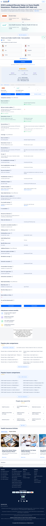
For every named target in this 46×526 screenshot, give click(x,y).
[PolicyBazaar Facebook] (19, 501)
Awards (24, 476)
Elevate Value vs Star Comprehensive (31, 359)
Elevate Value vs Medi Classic (7, 357)
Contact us (36, 479)
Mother (29, 54)
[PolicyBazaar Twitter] (21, 501)
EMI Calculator (14, 477)
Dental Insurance (5, 419)
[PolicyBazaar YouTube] (27, 501)
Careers (35, 474)
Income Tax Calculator (16, 474)
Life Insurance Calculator (16, 480)
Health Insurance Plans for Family (7, 413)
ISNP (35, 477)
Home (2, 84)
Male (4, 40)
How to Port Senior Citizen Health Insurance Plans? (9, 451)
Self (6, 45)
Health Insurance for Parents (36, 419)
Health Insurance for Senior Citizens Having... (28, 451)
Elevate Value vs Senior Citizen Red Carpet (32, 357)
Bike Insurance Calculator (16, 487)
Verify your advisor (37, 480)
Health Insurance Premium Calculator (21, 419)
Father (6, 54)
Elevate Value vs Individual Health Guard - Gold (11, 351)
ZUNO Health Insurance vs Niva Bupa (31, 392)
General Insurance (5, 471)
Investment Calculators (17, 471)
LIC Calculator (14, 479)
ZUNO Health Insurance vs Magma (30, 389)
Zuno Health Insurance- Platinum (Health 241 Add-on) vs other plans (29, 347)
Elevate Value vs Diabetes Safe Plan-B (9, 359)
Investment (4, 476)
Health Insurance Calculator (17, 482)
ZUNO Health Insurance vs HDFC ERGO (31, 387)
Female (9, 40)
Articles (24, 471)
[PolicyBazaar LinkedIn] (24, 501)
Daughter (30, 50)
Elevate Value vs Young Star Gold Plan (9, 362)
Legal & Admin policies (38, 476)
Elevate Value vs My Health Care (30, 355)
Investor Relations (37, 482)
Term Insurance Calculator (17, 476)
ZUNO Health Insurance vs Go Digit (8, 387)
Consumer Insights (26, 477)
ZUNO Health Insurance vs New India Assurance (11, 392)
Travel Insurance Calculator (17, 483)
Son (6, 50)
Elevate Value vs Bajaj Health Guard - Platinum (11, 355)
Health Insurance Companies (20, 413)
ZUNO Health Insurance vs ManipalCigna (9, 385)
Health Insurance (6, 84)
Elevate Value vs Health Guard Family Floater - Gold (33, 352)
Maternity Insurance (36, 406)
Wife (29, 45)
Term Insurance (5, 474)
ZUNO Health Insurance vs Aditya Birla (9, 380)
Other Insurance (5, 479)
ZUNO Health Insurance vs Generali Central (32, 385)
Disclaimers (3, 462)
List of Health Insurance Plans (22, 407)
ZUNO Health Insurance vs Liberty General (10, 389)
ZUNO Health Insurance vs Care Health (9, 382)
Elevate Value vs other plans (8, 347)
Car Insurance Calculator (16, 485)
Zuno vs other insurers (22, 376)
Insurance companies (27, 474)
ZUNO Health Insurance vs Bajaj (30, 380)
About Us (35, 471)
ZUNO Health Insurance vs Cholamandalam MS (33, 382)
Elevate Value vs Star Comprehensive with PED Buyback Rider (33, 362)
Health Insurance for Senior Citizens (36, 413)
